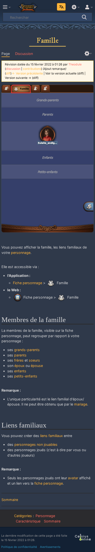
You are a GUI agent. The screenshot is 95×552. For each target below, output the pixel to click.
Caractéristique (28, 521)
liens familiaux (51, 436)
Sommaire (9, 500)
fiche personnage (48, 483)
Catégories (23, 516)
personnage (20, 252)
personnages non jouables (35, 444)
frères (19, 360)
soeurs (34, 360)
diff (8, 73)
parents (20, 355)
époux (19, 366)
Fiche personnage (27, 283)
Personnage (45, 516)
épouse (37, 366)
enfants (20, 371)
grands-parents (27, 350)
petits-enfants (25, 376)
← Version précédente (27, 73)
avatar (73, 478)
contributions (32, 69)
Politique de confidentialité (19, 547)
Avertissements (50, 547)
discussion (13, 69)
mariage (80, 404)
